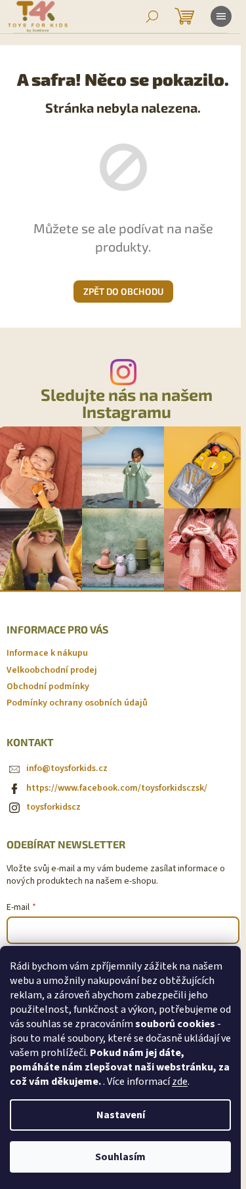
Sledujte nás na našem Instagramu (127, 403)
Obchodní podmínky (48, 686)
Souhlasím (120, 1157)
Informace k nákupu (47, 653)
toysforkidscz (53, 807)
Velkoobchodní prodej (52, 670)
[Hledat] (152, 16)
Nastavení (120, 1115)
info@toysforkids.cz (67, 768)
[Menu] (221, 16)
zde (180, 1081)
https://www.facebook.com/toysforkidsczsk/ (116, 788)
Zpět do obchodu (123, 291)
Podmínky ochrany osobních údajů (77, 702)
